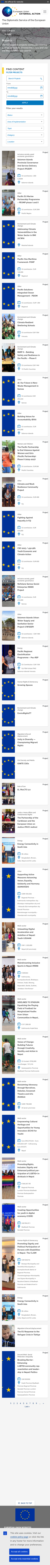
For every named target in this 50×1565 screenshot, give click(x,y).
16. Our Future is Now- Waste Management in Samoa (27, 386)
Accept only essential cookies (24, 1559)
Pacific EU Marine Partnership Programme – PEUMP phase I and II (28, 199)
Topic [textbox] (9, 128)
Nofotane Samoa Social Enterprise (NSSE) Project (28, 587)
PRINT (9, 34)
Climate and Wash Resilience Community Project (27, 487)
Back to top (26, 1503)
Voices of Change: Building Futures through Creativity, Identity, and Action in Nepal (27, 1048)
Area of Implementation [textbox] (16, 122)
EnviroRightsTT (24, 713)
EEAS (4, 31)
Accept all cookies (19, 1552)
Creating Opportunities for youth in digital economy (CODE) (28, 1213)
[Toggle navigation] (45, 11)
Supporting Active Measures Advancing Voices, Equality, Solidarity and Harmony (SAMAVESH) (28, 880)
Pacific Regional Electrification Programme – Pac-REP (27, 654)
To (7, 92)
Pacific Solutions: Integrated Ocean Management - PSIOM (27, 293)
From (8, 84)
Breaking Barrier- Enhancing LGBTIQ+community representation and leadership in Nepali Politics (28, 1366)
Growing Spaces (25, 685)
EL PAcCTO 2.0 (24, 790)
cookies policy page (19, 1537)
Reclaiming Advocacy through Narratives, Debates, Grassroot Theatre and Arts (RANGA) (27, 1091)
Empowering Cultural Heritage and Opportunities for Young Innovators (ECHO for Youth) (28, 1127)
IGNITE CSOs (23, 763)
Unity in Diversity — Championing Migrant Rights (27, 742)
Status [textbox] (9, 115)
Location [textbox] (10, 142)
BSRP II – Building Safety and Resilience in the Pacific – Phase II (28, 355)
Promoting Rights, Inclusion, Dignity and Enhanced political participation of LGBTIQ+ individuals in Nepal (28, 1170)
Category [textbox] (10, 135)
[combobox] (25, 115)
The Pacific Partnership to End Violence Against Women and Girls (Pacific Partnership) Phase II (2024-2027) (28, 453)
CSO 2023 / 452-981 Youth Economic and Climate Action (26, 551)
